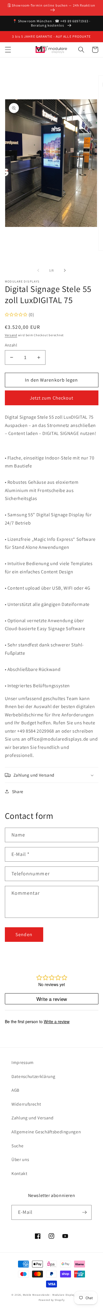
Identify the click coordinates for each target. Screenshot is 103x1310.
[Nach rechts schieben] (64, 270)
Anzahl (11, 345)
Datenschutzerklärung (33, 1076)
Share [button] (17, 791)
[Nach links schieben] (38, 270)
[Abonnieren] (84, 1212)
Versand (11, 335)
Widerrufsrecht (26, 1104)
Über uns (20, 1159)
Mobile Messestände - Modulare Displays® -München (57, 1295)
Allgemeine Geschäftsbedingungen (46, 1131)
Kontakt (19, 1173)
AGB (15, 1090)
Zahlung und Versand (32, 1117)
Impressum (22, 1062)
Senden (23, 934)
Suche (17, 1145)
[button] (8, 50)
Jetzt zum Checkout (52, 398)
